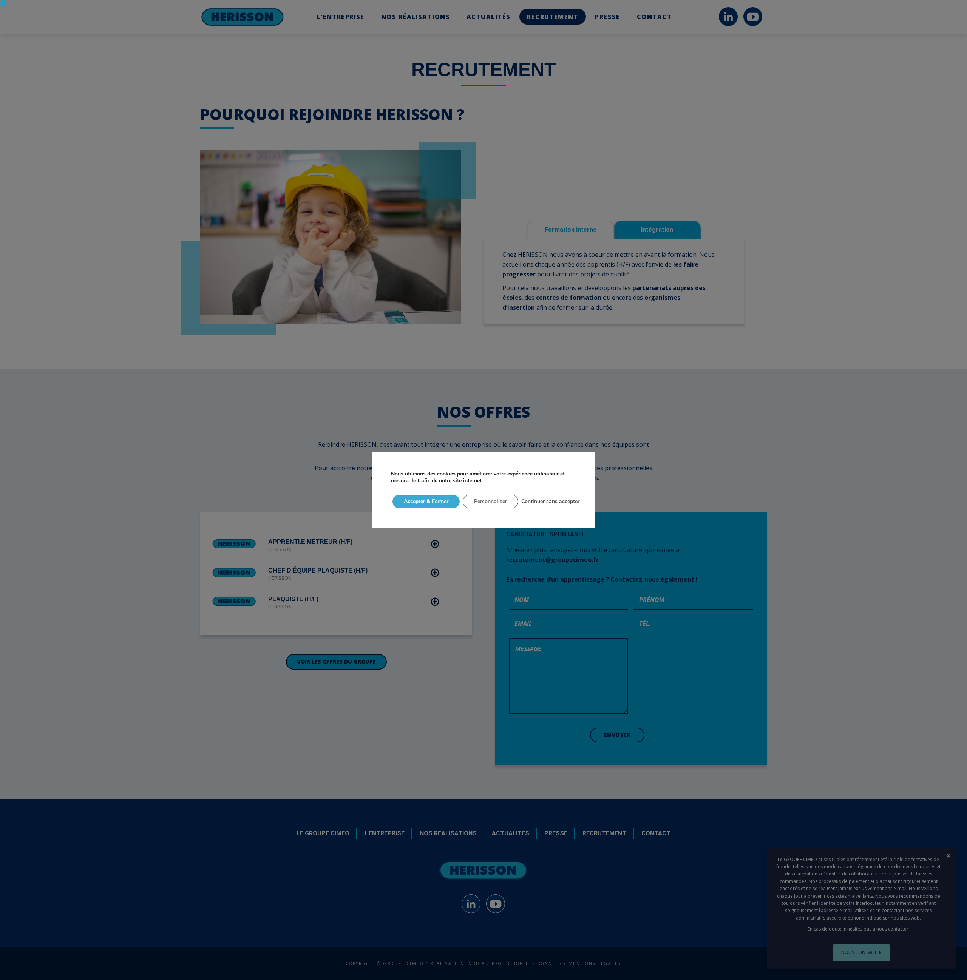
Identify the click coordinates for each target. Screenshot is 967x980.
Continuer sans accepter (550, 501)
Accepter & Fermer (426, 501)
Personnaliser (490, 501)
